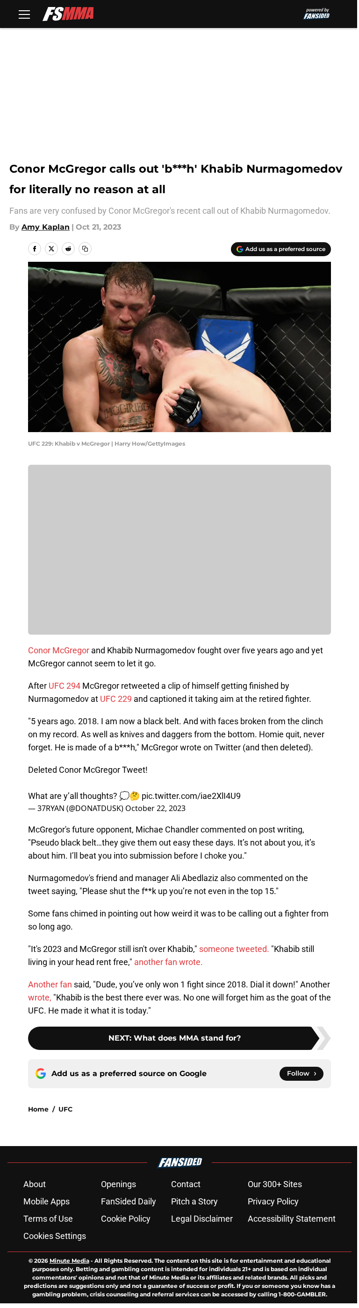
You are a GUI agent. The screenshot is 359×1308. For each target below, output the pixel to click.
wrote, (39, 997)
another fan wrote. (168, 962)
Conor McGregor (59, 650)
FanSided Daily (128, 1201)
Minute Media (69, 1260)
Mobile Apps (46, 1201)
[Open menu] (24, 14)
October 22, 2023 (155, 808)
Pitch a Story (194, 1201)
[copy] (85, 248)
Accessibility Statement (292, 1219)
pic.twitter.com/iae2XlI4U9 (191, 796)
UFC (65, 1109)
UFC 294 (63, 686)
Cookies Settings (54, 1236)
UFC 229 (116, 699)
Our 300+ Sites (275, 1184)
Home (38, 1109)
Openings (118, 1184)
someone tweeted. (234, 949)
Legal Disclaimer (202, 1219)
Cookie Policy (126, 1219)
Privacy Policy (273, 1201)
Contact (186, 1184)
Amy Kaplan (46, 227)
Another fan (50, 984)
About (34, 1184)
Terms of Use (48, 1219)
